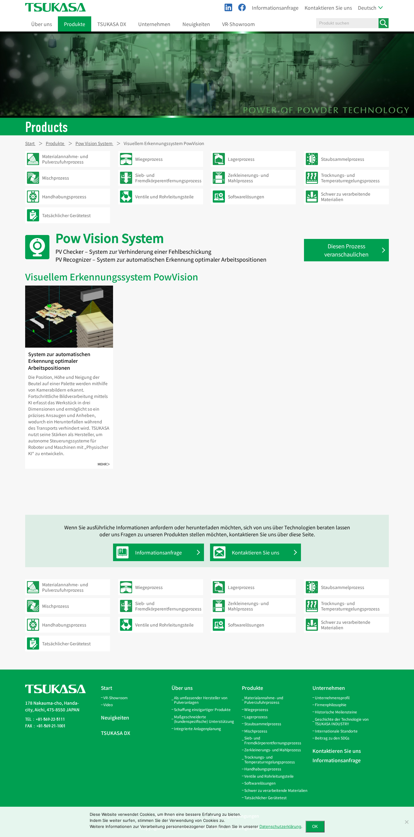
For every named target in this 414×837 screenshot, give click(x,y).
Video (108, 704)
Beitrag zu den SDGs (332, 737)
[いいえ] (406, 822)
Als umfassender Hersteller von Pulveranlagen (200, 700)
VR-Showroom (238, 24)
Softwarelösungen (259, 783)
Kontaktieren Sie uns (328, 7)
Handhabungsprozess (262, 768)
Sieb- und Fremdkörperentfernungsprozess (272, 740)
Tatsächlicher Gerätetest (265, 797)
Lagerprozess (256, 716)
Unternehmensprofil (332, 697)
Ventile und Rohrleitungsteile (269, 776)
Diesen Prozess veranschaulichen (346, 250)
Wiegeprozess (256, 709)
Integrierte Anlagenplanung (197, 728)
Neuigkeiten (196, 24)
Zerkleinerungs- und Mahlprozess (272, 749)
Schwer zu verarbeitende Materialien (275, 790)
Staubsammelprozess (262, 723)
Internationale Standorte (336, 730)
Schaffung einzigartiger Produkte (202, 709)
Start (106, 687)
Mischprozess (255, 730)
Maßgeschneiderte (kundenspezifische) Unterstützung (204, 719)
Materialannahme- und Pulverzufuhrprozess (263, 700)
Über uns (41, 24)
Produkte (74, 24)
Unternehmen (154, 24)
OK (315, 826)
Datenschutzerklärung (280, 826)
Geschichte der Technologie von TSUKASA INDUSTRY (342, 721)
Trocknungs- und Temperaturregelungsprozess (269, 759)
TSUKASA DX (111, 24)
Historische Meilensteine (336, 711)
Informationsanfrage (275, 7)
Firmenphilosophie (330, 704)
